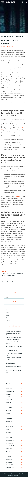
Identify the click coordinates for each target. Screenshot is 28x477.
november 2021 (10, 440)
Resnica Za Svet (8, 2)
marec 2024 (9, 399)
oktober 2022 (9, 426)
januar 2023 (9, 421)
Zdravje (8, 320)
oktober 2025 (9, 388)
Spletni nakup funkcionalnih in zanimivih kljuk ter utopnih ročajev (12, 273)
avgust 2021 (9, 448)
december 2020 (10, 464)
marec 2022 (9, 435)
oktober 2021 (9, 443)
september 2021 (10, 445)
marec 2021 (9, 459)
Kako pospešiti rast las (11, 350)
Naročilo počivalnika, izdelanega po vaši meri (13, 367)
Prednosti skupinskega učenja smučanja (13, 342)
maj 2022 (8, 429)
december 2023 (10, 405)
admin (8, 46)
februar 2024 (9, 402)
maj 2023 (8, 413)
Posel (12, 46)
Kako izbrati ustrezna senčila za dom (13, 371)
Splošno (8, 315)
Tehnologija (8, 317)
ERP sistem (18, 196)
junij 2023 (8, 410)
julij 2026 (8, 383)
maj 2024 (8, 396)
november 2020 (10, 467)
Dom (7, 307)
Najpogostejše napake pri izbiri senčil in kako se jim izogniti (13, 338)
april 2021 (8, 456)
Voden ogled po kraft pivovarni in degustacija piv (14, 354)
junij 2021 (8, 454)
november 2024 (10, 391)
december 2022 (10, 424)
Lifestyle (8, 309)
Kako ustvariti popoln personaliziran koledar (14, 347)
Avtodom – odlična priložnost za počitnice (13, 358)
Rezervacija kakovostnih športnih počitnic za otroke (14, 362)
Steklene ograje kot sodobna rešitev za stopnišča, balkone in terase (14, 333)
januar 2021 (9, 462)
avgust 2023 (9, 407)
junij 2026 (8, 386)
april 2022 (8, 432)
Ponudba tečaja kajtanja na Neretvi (11, 280)
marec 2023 (9, 415)
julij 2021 (8, 451)
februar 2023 (9, 418)
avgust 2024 (9, 394)
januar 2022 (9, 437)
